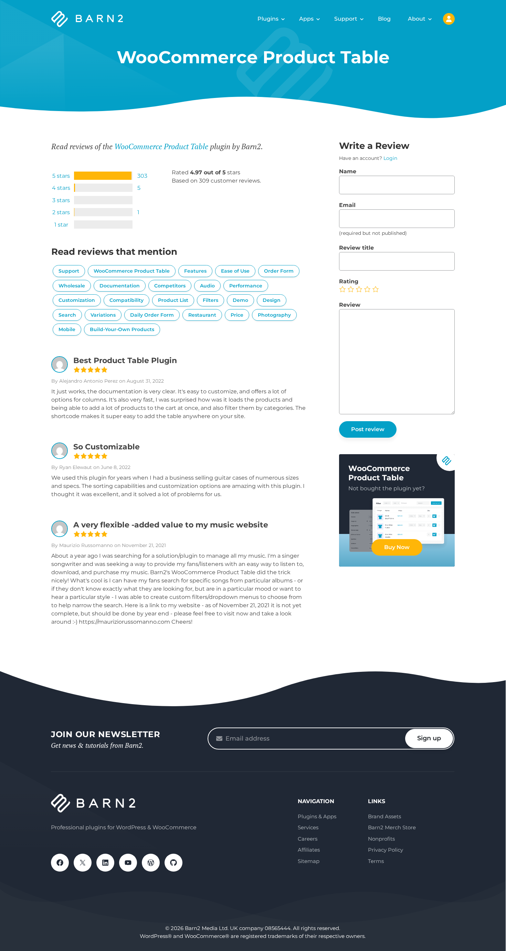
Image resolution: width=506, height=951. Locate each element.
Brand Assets (384, 816)
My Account (449, 19)
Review (349, 305)
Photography (274, 315)
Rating (348, 281)
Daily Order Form (152, 315)
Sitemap (308, 861)
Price (237, 315)
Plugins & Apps (317, 816)
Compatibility (126, 300)
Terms (376, 861)
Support (345, 18)
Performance (245, 286)
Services (308, 827)
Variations (103, 315)
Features (195, 271)
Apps (306, 18)
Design (272, 300)
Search (67, 315)
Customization (77, 300)
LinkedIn (105, 863)
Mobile (67, 329)
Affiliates (309, 849)
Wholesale (72, 286)
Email (347, 205)
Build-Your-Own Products (122, 329)
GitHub (173, 863)
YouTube (128, 863)
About (416, 18)
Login (390, 158)
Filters (210, 300)
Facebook (60, 863)
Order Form (279, 271)
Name (347, 171)
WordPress (151, 863)
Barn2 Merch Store (392, 827)
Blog (384, 18)
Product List (173, 300)
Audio (207, 286)
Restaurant (202, 315)
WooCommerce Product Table (161, 146)
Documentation (119, 286)
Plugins (267, 18)
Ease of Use (235, 271)
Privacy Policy (385, 849)
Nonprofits (381, 838)
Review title (356, 247)
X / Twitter (83, 863)
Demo (240, 300)
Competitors (170, 286)
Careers (307, 838)
